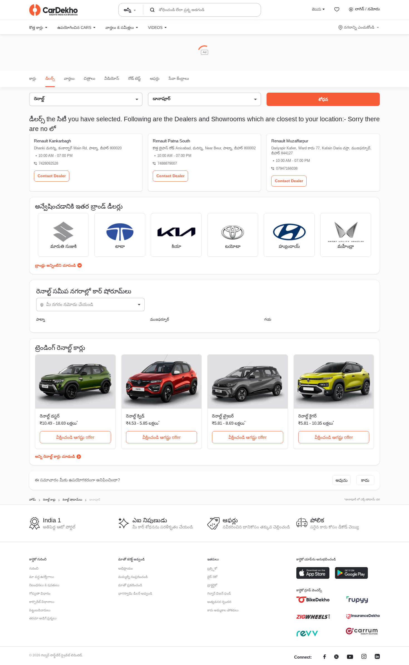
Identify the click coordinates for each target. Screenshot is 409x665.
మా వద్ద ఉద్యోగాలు (41, 577)
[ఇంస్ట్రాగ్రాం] (363, 657)
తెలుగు (316, 9)
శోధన (323, 99)
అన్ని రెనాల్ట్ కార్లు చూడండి (55, 456)
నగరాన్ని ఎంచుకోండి (359, 27)
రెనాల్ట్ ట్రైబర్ (223, 416)
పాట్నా (40, 319)
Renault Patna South (171, 141)
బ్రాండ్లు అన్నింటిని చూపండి (55, 265)
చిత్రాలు (89, 78)
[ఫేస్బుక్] (324, 657)
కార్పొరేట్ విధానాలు (41, 602)
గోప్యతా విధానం (39, 593)
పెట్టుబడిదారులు (39, 610)
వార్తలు (69, 78)
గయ (267, 319)
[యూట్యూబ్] (350, 657)
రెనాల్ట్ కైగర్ (307, 416)
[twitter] (336, 657)
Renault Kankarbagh (52, 141)
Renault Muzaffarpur (289, 141)
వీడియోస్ (111, 78)
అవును (342, 480)
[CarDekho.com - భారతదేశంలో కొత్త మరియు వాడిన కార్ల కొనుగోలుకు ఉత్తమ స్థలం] (53, 10)
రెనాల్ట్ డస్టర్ (50, 416)
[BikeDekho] (313, 600)
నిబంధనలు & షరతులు (44, 585)
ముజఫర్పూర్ (159, 319)
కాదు (365, 480)
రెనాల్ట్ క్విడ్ (135, 416)
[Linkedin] (377, 657)
